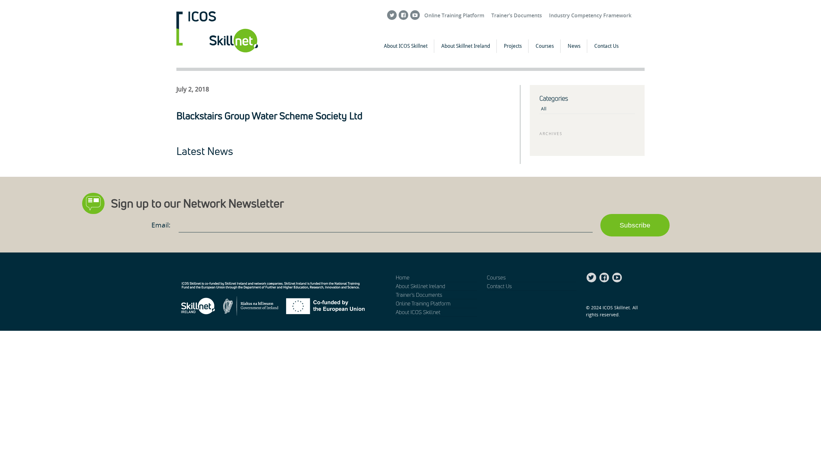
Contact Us (606, 46)
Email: (161, 224)
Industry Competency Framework (590, 15)
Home (403, 277)
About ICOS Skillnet (405, 46)
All (543, 108)
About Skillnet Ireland (465, 46)
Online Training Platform (454, 15)
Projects (513, 46)
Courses (545, 46)
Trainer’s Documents (516, 15)
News (574, 46)
